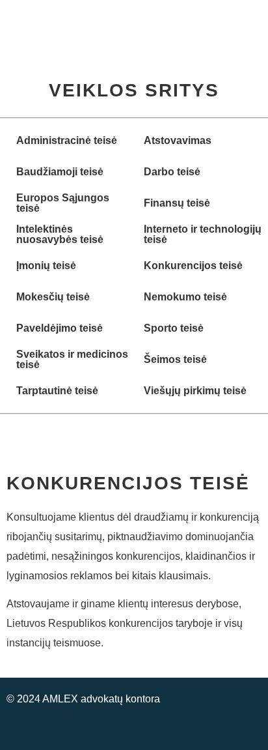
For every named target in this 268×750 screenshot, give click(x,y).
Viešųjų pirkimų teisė (195, 390)
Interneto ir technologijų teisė (202, 234)
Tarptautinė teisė (57, 390)
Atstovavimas (177, 140)
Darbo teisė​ (172, 171)
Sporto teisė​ (174, 328)
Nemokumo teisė (185, 296)
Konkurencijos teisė (193, 265)
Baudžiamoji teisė (59, 171)
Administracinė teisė (66, 140)
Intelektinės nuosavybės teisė (59, 234)
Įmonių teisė (46, 265)
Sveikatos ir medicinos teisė (72, 359)
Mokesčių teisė (53, 296)
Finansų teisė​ (177, 203)
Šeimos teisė (175, 359)
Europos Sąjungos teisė (62, 203)
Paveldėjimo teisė (59, 328)
